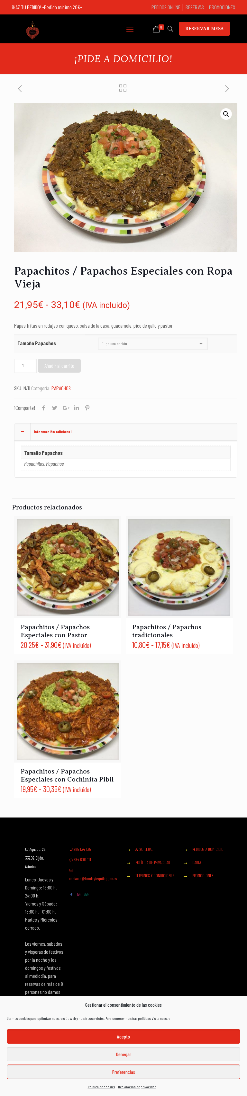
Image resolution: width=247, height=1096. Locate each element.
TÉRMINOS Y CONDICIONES (154, 875)
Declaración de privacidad (137, 1086)
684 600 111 (82, 859)
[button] (226, 114)
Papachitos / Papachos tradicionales (166, 631)
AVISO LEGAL (144, 849)
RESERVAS (195, 7)
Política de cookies (101, 1086)
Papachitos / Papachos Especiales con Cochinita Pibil (67, 775)
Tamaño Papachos (36, 343)
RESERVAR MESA (204, 28)
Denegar (123, 1054)
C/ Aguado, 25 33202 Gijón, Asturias (35, 858)
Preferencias (123, 1072)
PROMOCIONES (222, 7)
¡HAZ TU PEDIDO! (27, 7)
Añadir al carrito (59, 365)
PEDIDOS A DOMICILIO (208, 849)
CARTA (196, 862)
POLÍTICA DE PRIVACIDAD (152, 862)
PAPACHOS (61, 388)
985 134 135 (82, 849)
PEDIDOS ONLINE (165, 7)
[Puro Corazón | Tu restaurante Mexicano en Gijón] (32, 28)
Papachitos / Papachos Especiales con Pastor (55, 631)
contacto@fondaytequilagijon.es (93, 878)
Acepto (123, 1036)
